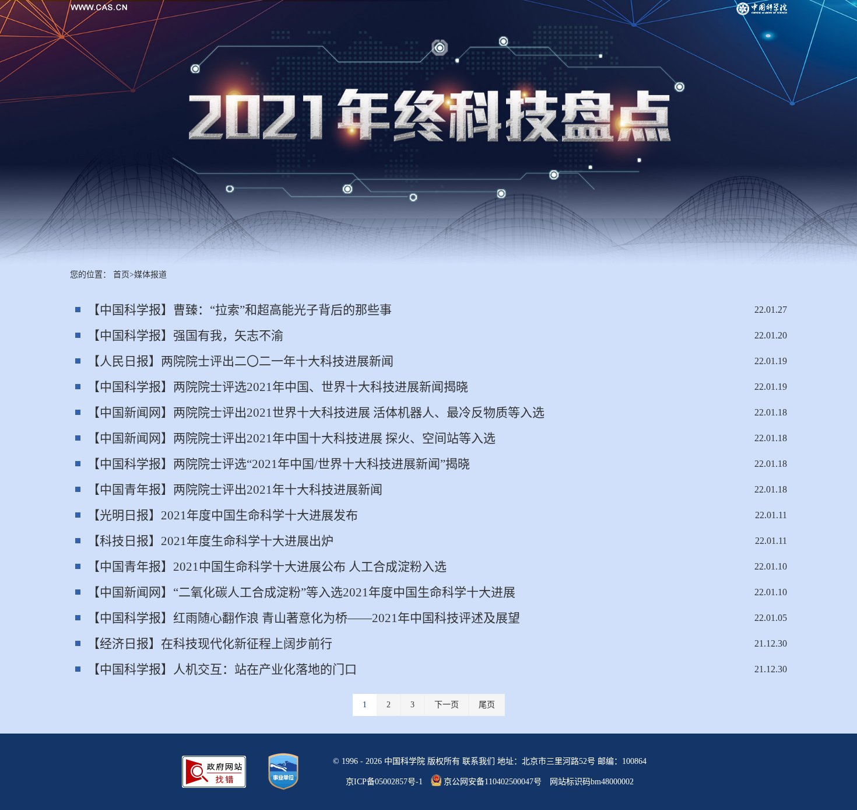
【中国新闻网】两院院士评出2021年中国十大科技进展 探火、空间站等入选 (291, 438)
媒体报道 (150, 274)
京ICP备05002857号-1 (384, 781)
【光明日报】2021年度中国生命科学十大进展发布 (222, 515)
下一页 (446, 704)
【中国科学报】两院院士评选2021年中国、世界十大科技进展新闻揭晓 (277, 387)
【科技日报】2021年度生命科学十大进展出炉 (210, 541)
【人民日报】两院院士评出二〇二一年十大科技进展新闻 (240, 361)
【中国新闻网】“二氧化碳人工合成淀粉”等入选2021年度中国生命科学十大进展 (301, 592)
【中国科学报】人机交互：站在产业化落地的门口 (222, 669)
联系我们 (478, 761)
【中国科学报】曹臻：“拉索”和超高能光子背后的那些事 (239, 310)
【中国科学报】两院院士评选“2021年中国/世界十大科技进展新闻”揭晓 (278, 464)
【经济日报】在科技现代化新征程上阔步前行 (209, 644)
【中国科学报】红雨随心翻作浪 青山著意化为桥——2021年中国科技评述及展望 (303, 618)
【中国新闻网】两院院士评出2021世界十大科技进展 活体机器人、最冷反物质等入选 (316, 413)
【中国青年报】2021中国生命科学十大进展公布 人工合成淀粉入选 (267, 567)
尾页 (487, 704)
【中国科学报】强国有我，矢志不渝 (185, 336)
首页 (121, 274)
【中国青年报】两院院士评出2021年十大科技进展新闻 (234, 490)
